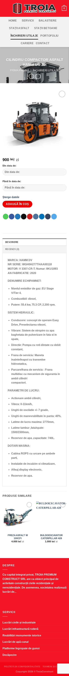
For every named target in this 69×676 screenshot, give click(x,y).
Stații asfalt (19, 28)
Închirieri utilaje (24, 35)
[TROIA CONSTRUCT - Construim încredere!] (34, 8)
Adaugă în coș (17, 204)
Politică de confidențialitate (22, 666)
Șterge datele (11, 197)
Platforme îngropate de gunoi (21, 648)
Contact (42, 43)
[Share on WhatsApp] (5, 216)
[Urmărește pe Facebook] (26, 602)
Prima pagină (19, 70)
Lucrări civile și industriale (19, 622)
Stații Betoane (45, 28)
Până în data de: (12, 181)
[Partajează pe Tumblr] (48, 216)
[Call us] (42, 602)
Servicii (28, 20)
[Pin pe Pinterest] (29, 216)
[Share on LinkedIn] (42, 216)
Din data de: (9, 165)
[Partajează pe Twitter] (17, 216)
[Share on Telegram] (54, 216)
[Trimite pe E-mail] (23, 216)
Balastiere (48, 20)
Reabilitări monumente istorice (22, 635)
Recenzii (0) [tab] (12, 249)
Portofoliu (49, 35)
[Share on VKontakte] (36, 216)
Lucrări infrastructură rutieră (20, 628)
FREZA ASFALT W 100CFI (18, 537)
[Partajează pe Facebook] (11, 216)
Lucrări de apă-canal (15, 641)
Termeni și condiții (54, 666)
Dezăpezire (10, 654)
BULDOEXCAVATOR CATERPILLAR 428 (51, 537)
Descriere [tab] (11, 242)
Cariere (27, 43)
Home (13, 20)
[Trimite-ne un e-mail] (34, 602)
